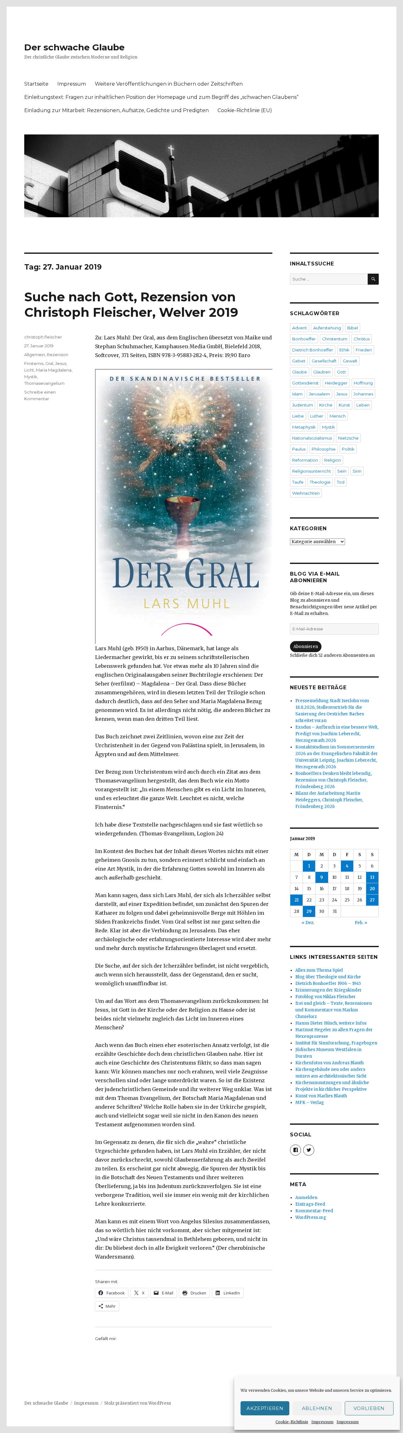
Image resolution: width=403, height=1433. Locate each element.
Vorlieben (369, 1408)
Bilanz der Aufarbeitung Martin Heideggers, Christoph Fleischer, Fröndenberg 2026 (329, 800)
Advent (299, 327)
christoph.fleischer (43, 336)
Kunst (344, 404)
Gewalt (350, 360)
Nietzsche (348, 438)
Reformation (305, 460)
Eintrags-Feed (310, 1204)
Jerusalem (319, 393)
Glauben (322, 371)
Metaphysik (304, 426)
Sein (341, 471)
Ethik (344, 349)
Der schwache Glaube (74, 47)
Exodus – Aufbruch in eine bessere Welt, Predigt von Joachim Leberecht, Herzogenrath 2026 (336, 734)
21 (296, 900)
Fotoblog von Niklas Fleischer (325, 996)
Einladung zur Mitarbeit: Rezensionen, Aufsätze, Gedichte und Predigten (116, 110)
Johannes (363, 393)
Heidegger (336, 382)
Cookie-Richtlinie (291, 1421)
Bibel (352, 327)
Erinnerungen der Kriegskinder (328, 990)
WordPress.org (310, 1217)
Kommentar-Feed (314, 1211)
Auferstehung (327, 327)
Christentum (334, 338)
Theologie (320, 482)
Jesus (60, 363)
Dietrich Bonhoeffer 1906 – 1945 (328, 983)
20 (372, 888)
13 (372, 877)
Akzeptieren (265, 1408)
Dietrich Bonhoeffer (312, 349)
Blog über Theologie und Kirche (328, 977)
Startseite (36, 84)
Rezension (57, 354)
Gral (49, 363)
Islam (297, 393)
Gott (341, 371)
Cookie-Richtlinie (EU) (245, 110)
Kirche (325, 404)
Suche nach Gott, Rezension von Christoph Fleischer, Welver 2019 (131, 304)
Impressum (322, 1421)
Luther (316, 415)
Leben (363, 404)
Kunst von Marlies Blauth (321, 1096)
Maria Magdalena (53, 369)
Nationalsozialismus (312, 438)
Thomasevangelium (44, 383)
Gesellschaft (324, 360)
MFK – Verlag (309, 1102)
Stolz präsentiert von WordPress (137, 1403)
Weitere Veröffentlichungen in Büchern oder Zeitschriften (169, 84)
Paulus (298, 449)
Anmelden (306, 1197)
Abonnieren (305, 646)
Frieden (364, 349)
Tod (340, 482)
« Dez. (308, 922)
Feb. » (361, 922)
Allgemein (34, 354)
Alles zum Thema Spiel (319, 970)
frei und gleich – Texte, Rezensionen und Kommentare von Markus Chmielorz (333, 1010)
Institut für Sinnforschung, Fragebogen (336, 1043)
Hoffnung (363, 382)
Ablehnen (317, 1408)
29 (309, 911)
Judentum (302, 404)
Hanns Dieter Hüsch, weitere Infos (330, 1023)
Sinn (357, 471)
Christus (362, 338)
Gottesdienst (305, 382)
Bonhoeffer (304, 338)
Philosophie (324, 449)
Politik (348, 449)
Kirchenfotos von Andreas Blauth (329, 1063)
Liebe (298, 415)
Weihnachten (306, 493)
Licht (29, 369)
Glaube (299, 371)
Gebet (298, 360)
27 (372, 900)
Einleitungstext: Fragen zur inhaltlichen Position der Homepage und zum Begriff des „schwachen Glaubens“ (161, 97)
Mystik (30, 376)
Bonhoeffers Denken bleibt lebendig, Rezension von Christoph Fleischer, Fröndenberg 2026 (333, 780)
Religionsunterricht (311, 471)
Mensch (338, 415)
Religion (332, 460)
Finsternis (33, 363)
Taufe (298, 482)
